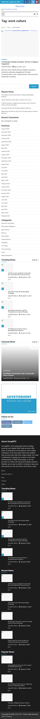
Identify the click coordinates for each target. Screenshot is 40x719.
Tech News (4, 245)
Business (4, 59)
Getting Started (5, 239)
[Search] (37, 14)
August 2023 (5, 196)
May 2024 (4, 174)
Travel (3, 252)
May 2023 (4, 206)
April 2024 (4, 177)
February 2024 (5, 183)
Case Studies (5, 236)
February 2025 (5, 151)
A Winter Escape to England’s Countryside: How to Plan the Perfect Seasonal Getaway (19, 584)
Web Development (6, 255)
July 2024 (4, 167)
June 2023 (4, 203)
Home (3, 484)
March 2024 (4, 180)
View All (34, 260)
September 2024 (6, 161)
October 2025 (5, 138)
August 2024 (5, 164)
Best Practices (5, 229)
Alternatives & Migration (8, 226)
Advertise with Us (6, 474)
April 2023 (4, 209)
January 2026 (5, 128)
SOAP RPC (18, 714)
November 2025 (6, 135)
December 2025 (6, 132)
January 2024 (5, 187)
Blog (2, 477)
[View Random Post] (34, 14)
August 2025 (5, 145)
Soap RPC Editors (6, 66)
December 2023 (6, 190)
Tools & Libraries (6, 249)
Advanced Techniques (7, 223)
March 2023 (4, 212)
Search (33, 86)
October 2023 (5, 193)
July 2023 (4, 199)
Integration (4, 242)
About (3, 470)
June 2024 (4, 170)
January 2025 (5, 154)
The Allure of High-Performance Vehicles (18, 703)
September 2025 (6, 141)
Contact (3, 481)
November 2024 (6, 158)
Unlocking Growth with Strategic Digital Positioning (16, 108)
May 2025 (4, 148)
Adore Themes (6, 716)
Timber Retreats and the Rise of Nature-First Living (16, 100)
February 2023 (5, 216)
